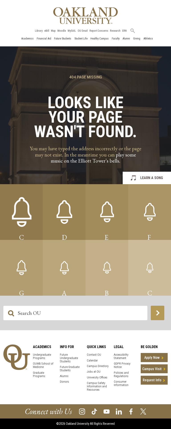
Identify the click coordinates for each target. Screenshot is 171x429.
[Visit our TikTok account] (94, 411)
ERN (124, 30)
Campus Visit (152, 369)
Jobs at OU (93, 371)
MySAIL (72, 30)
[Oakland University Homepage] (85, 15)
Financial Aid (44, 38)
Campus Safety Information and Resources (97, 386)
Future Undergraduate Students (69, 358)
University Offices (97, 377)
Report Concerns (99, 30)
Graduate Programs (39, 374)
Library (39, 30)
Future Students (62, 38)
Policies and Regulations (121, 374)
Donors (64, 381)
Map (53, 30)
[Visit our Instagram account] (82, 411)
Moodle (61, 30)
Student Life (81, 38)
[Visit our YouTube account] (107, 411)
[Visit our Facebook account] (131, 411)
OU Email (83, 30)
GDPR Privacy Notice (122, 365)
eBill (46, 30)
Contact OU (94, 354)
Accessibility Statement (121, 356)
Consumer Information (121, 383)
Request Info (152, 380)
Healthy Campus (99, 38)
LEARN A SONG (151, 178)
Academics (27, 38)
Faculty (116, 38)
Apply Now (152, 357)
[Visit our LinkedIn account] (119, 411)
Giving (136, 38)
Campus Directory (98, 366)
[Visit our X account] (143, 411)
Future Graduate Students (69, 368)
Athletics (148, 38)
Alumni (126, 38)
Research (115, 30)
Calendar (92, 360)
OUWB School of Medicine (43, 365)
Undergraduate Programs (42, 356)
